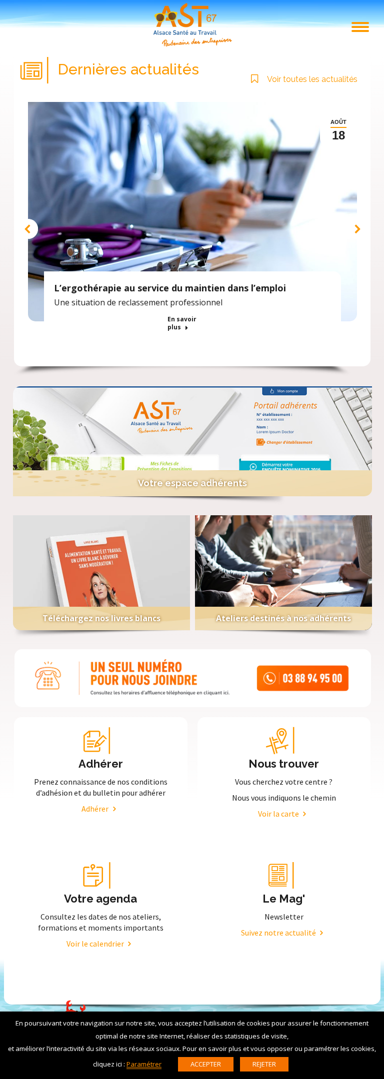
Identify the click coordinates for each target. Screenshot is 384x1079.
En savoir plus (182, 323)
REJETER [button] (264, 1064)
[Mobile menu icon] (360, 27)
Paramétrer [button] (144, 1064)
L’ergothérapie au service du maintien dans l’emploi (170, 288)
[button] (28, 229)
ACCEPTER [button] (205, 1064)
